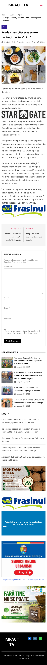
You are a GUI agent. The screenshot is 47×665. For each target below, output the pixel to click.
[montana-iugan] (23, 490)
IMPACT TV (18, 5)
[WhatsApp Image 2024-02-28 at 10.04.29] (23, 118)
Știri (4, 27)
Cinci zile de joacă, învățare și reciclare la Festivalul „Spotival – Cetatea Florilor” (28, 361)
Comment (8, 267)
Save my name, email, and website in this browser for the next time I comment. (23, 332)
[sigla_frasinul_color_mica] (23, 217)
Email (7, 308)
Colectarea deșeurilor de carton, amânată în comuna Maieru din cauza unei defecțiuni (28, 375)
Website (7, 318)
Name (7, 297)
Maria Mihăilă (9, 42)
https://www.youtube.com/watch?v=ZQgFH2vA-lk (23, 579)
